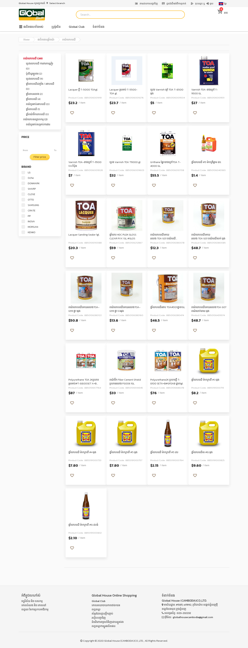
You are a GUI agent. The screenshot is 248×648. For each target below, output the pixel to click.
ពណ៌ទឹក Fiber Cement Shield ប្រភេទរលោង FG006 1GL (125, 381)
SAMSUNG (33, 205)
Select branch (57, 3)
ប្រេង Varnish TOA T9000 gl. (125, 162)
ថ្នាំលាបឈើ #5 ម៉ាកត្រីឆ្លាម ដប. (206, 162)
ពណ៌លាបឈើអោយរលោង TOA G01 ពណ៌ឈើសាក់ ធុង (208, 236)
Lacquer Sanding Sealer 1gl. (84, 235)
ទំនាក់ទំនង (98, 26)
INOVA (31, 221)
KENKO (31, 232)
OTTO (31, 199)
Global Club (76, 26)
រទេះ (224, 13)
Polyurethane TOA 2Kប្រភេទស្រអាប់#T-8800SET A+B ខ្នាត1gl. (83, 383)
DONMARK (34, 183)
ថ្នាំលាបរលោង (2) (34, 94)
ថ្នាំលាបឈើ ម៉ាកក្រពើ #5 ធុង (123, 452)
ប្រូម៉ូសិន (56, 26)
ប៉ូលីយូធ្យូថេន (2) (34, 74)
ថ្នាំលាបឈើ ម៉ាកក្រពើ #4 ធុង (82, 452)
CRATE (31, 210)
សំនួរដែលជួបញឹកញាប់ (102, 614)
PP (29, 216)
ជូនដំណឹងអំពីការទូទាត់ (176, 3)
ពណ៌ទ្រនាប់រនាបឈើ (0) (38, 104)
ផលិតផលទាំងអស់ (33, 26)
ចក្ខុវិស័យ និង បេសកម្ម (32, 601)
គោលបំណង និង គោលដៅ (33, 605)
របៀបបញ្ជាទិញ (99, 618)
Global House (112, 641)
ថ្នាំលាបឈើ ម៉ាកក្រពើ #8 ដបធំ (83, 525)
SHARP (32, 189)
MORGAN (33, 227)
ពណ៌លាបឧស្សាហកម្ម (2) (35, 119)
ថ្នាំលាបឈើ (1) (33, 109)
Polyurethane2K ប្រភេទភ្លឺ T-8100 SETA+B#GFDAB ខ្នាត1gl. (166, 381)
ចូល (211, 3)
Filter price (40, 157)
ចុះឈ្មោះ (199, 3)
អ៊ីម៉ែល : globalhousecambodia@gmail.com (188, 617)
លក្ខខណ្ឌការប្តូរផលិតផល (103, 626)
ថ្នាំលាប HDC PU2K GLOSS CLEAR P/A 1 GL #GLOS (122, 236)
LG (29, 172)
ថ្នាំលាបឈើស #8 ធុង (202, 452)
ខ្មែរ (225, 3)
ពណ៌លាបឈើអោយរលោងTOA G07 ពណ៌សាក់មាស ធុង (208, 309)
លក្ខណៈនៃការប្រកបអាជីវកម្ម (34, 609)
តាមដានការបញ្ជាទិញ (148, 3)
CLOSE (31, 194)
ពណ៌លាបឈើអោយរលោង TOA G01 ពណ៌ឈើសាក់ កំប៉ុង (163, 238)
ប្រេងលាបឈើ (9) (34, 79)
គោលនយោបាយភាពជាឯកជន (106, 605)
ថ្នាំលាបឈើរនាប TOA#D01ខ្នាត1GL (167, 307)
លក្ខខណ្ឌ (96, 609)
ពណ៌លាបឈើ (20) (32, 58)
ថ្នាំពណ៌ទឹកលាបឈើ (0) (37, 114)
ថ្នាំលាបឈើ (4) (33, 99)
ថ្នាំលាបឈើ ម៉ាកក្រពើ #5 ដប (164, 452)
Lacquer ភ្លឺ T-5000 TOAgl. (83, 90)
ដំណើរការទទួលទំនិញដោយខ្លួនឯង (108, 622)
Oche (31, 178)
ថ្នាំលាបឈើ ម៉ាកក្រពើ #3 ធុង (205, 380)
